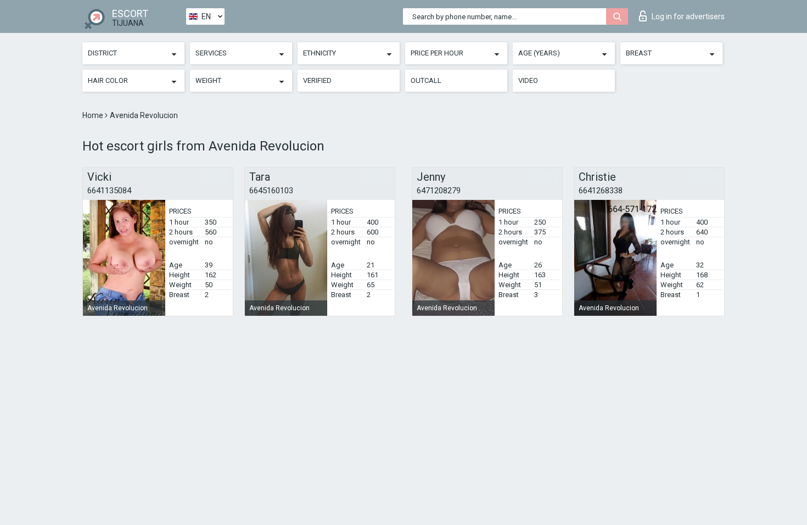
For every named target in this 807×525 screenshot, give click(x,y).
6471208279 (439, 191)
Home (93, 115)
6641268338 (601, 191)
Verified (317, 80)
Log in (688, 16)
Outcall (426, 80)
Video (528, 80)
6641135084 (109, 191)
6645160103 (271, 191)
